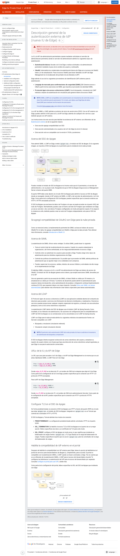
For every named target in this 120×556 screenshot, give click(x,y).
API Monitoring (48, 2)
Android (51, 544)
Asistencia (83, 12)
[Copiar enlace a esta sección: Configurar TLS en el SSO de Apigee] (67, 404)
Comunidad (61, 527)
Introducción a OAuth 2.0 (56, 232)
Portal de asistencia (64, 536)
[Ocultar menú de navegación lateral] (22, 552)
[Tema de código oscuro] (95, 362)
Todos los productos (97, 544)
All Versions (6, 12)
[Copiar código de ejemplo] (98, 362)
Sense (59, 2)
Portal (58, 12)
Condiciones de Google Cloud (57, 552)
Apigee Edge (20, 2)
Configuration (34, 12)
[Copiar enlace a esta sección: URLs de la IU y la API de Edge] (62, 351)
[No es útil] (97, 28)
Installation (20, 12)
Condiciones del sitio (41, 552)
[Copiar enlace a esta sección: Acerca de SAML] (49, 239)
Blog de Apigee (93, 533)
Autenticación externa (38, 122)
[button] (12, 47)
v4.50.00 (27, 8)
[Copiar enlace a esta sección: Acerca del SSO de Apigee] (58, 139)
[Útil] (94, 28)
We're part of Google (33, 527)
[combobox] (85, 2)
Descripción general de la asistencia (68, 530)
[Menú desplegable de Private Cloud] (39, 2)
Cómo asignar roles (48, 106)
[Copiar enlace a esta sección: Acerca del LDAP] (49, 294)
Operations (47, 12)
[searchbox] (12, 18)
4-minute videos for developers (98, 530)
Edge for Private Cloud (11, 8)
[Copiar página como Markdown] (59, 40)
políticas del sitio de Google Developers (89, 511)
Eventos (29, 530)
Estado (60, 533)
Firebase (68, 544)
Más (66, 2)
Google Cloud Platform (81, 544)
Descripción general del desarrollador (100, 527)
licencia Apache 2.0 (48, 511)
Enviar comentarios (91, 33)
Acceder (115, 2)
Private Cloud (32, 2)
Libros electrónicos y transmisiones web (39, 536)
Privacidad (30, 552)
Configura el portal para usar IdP (47, 462)
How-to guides (70, 12)
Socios (29, 533)
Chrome (59, 544)
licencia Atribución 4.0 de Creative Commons (82, 509)
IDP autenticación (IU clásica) (81, 49)
